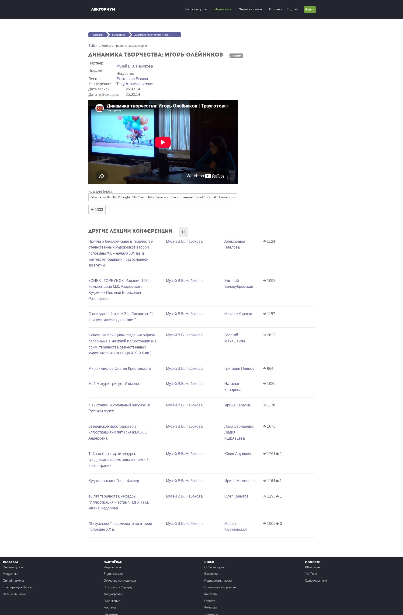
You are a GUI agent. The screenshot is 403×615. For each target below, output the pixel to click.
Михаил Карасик (238, 314)
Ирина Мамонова (239, 481)
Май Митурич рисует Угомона (113, 384)
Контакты (210, 594)
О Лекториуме (214, 567)
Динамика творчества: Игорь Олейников (157, 34)
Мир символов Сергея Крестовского (119, 368)
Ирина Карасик (237, 405)
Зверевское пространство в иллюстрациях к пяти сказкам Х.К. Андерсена (117, 432)
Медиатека (223, 9)
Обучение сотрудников (120, 580)
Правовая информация (220, 587)
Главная (98, 34)
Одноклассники (316, 580)
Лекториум (103, 9)
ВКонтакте (312, 567)
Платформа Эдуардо (118, 587)
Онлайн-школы (250, 9)
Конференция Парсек (18, 587)
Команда (210, 607)
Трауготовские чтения (135, 84)
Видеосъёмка (113, 574)
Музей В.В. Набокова (134, 66)
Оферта (209, 601)
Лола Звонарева (238, 426)
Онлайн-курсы (196, 9)
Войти (310, 9)
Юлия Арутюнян (238, 454)
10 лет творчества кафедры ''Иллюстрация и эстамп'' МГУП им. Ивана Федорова (118, 502)
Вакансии (211, 574)
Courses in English (283, 9)
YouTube (311, 574)
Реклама (110, 607)
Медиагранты (113, 594)
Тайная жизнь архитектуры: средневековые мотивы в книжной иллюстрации (118, 460)
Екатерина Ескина (132, 79)
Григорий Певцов (239, 368)
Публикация (112, 601)
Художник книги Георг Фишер (113, 481)
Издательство (113, 567)
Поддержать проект (218, 580)
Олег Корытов (236, 496)
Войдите (94, 45)
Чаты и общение (14, 594)
